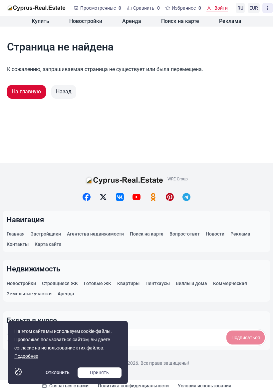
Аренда (131, 21)
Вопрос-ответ (184, 234)
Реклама (230, 21)
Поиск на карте (180, 21)
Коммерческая (230, 283)
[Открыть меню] (267, 8)
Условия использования (204, 385)
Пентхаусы (157, 283)
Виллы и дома (191, 283)
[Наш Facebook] (87, 197)
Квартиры (128, 283)
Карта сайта (48, 244)
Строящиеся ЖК (60, 283)
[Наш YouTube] (136, 197)
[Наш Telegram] (186, 197)
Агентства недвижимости (95, 234)
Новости (215, 234)
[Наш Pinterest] (170, 197)
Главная (16, 234)
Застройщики (46, 234)
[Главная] (36, 8)
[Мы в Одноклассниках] (153, 197)
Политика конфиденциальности (133, 385)
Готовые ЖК (97, 283)
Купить (40, 21)
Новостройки (85, 21)
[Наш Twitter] (103, 197)
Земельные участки (29, 293)
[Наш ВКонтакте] (120, 197)
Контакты (18, 244)
